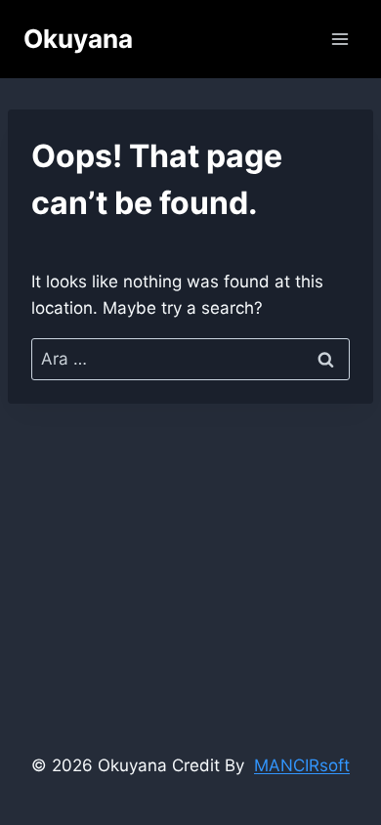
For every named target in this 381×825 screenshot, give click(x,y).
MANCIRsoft (302, 765)
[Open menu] (339, 38)
